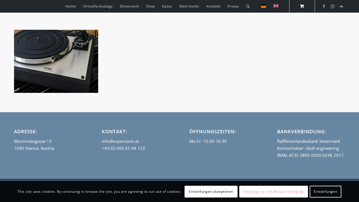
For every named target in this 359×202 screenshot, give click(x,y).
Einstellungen (325, 191)
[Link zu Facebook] (324, 6)
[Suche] (247, 6)
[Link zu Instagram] (332, 6)
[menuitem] (70, 6)
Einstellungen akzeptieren (211, 191)
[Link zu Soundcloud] (341, 6)
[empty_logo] (15, 6)
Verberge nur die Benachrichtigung (273, 191)
